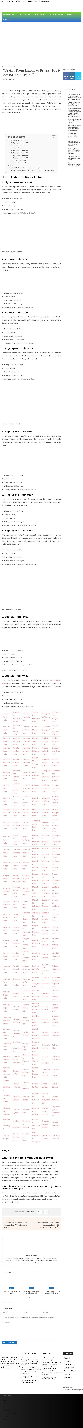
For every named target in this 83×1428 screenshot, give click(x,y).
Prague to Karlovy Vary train (55, 825)
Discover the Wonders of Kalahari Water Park (52, 1373)
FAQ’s (10, 165)
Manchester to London (46, 1072)
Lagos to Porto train (6, 982)
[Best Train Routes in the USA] (11, 1282)
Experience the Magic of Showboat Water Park (49, 1378)
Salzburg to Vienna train (46, 788)
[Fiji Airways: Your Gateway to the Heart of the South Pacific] (65, 164)
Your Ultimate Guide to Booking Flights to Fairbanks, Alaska (74, 104)
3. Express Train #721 (18, 148)
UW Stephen (9, 79)
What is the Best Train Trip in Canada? (31, 1292)
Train (20, 66)
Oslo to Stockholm (16, 1137)
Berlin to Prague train (45, 741)
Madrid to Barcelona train (7, 1020)
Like (66, 73)
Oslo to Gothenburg (26, 1072)
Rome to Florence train (26, 775)
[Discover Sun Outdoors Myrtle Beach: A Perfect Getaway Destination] (65, 134)
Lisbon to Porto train (6, 717)
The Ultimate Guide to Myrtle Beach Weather (29, 1372)
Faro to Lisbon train (6, 788)
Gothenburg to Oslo (26, 1046)
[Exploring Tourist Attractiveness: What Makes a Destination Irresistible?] (65, 150)
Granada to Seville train (16, 812)
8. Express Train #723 (18, 160)
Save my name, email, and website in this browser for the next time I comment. (29, 1317)
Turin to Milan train (25, 904)
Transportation (12, 66)
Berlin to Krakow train (55, 741)
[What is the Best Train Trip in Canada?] (31, 1282)
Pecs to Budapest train (55, 812)
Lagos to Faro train (6, 969)
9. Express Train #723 (18, 163)
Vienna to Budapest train (46, 730)
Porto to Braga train (6, 995)
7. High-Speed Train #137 (19, 158)
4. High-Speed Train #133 (19, 150)
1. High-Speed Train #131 (19, 143)
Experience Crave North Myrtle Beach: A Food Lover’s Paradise (74, 143)
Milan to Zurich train (25, 1008)
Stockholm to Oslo (26, 1137)
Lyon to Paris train (16, 904)
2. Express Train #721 (18, 145)
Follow (72, 73)
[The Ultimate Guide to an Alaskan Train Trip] (51, 1282)
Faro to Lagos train (6, 956)
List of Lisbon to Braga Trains (18, 140)
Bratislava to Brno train (56, 751)
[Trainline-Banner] (31, 124)
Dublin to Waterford (56, 1059)
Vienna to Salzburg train (46, 801)
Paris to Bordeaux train (26, 762)
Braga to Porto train (6, 943)
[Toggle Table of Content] (52, 137)
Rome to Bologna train (35, 751)
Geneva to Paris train (16, 930)
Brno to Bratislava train (55, 762)
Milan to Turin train (35, 741)
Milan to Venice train (25, 812)
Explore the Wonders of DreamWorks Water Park (49, 1369)
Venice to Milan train (25, 825)
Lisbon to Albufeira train (6, 762)
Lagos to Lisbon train (6, 751)
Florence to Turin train (26, 982)
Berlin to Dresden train (35, 775)
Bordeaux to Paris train (26, 741)
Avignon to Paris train (25, 730)
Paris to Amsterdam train (16, 878)
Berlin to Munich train (35, 812)
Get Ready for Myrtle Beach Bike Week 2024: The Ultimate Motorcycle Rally (74, 128)
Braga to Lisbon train (6, 878)
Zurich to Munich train (36, 956)
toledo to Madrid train (16, 865)
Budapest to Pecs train (56, 788)
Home (4, 66)
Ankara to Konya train (56, 969)
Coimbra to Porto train (6, 904)
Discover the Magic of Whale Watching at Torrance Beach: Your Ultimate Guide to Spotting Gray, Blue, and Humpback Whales (74, 112)
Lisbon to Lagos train (6, 741)
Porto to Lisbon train (6, 730)
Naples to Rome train (26, 840)
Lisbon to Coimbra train (6, 825)
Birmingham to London (45, 1111)
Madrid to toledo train (16, 825)
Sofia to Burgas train (55, 1008)
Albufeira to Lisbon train (6, 775)
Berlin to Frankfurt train (35, 969)
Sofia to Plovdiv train (55, 930)
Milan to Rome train (25, 865)
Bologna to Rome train (26, 969)
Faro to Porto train (6, 853)
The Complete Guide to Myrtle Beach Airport (30, 1377)
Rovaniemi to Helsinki (35, 1111)
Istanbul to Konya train (56, 956)
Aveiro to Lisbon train (6, 930)
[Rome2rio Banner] (31, 461)
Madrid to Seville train (7, 1046)
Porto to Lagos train (6, 1008)
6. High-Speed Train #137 (19, 155)
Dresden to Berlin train (35, 788)
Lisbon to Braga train (6, 865)
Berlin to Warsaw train (45, 825)
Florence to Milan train (26, 878)
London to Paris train (16, 956)
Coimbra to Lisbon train (6, 812)
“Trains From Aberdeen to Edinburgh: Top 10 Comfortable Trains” (47, 1224)
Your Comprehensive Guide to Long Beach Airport (30, 1381)
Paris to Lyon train (16, 917)
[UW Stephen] (31, 1245)
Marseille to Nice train (26, 751)
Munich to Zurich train (36, 943)
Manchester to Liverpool (16, 1059)
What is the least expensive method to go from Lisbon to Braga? (33, 170)
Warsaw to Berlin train (45, 812)
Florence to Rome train (26, 788)
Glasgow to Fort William (45, 1124)
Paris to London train (16, 751)
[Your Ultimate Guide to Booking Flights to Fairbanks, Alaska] (65, 104)
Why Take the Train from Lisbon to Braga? (25, 168)
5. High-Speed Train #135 (19, 153)
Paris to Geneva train (16, 943)
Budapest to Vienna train (46, 717)
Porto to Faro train (6, 840)
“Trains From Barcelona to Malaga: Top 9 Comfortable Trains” (16, 1224)
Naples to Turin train (25, 1020)
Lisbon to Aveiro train (6, 917)
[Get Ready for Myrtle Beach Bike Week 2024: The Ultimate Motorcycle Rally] (65, 127)
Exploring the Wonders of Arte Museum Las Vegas (74, 121)
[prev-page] (29, 1297)
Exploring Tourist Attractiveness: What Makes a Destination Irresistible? (74, 151)
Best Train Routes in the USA (11, 1292)
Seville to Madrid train (6, 1059)
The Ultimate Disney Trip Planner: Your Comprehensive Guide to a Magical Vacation (74, 97)
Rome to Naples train (26, 853)
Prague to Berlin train (45, 751)
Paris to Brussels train (16, 969)
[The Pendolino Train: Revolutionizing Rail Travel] (65, 158)
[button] (80, 7)
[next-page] (32, 1297)
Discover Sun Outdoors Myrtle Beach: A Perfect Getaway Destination (74, 136)
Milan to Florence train (26, 891)
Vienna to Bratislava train (46, 930)
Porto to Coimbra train (6, 891)
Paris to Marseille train (26, 717)
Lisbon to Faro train (6, 801)
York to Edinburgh (16, 1033)
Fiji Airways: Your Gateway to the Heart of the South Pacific (74, 164)
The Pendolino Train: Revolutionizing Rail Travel (74, 158)
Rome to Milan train (35, 730)
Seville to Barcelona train (16, 741)
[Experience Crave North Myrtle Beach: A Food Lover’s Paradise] (65, 142)
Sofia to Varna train (55, 917)
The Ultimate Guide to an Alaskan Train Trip (51, 1292)
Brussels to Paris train (16, 762)
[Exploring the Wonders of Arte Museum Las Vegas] (65, 121)
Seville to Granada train (16, 853)
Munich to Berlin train (35, 801)
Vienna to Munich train (46, 762)
